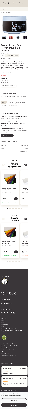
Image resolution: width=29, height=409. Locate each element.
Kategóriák (4, 9)
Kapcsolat (3, 318)
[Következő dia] (27, 37)
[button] (10, 200)
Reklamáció (5, 105)
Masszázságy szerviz (6, 348)
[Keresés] (13, 3)
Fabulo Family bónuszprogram (8, 328)
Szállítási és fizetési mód (7, 344)
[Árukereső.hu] (4, 337)
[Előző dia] (2, 37)
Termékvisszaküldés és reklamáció (9, 346)
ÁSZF (2, 351)
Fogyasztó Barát (5, 353)
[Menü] (25, 3)
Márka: (6, 58)
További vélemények (8, 390)
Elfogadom (14, 405)
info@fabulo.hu (8, 303)
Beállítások (14, 400)
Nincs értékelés (14, 55)
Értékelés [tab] (11, 102)
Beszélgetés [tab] (14, 105)
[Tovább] (3, 165)
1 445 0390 (7, 299)
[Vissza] (25, 165)
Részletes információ (6, 72)
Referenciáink (4, 324)
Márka (2, 326)
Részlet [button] (16, 198)
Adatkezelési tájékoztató (7, 349)
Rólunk (3, 320)
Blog (2, 322)
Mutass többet (8, 135)
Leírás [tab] (3, 102)
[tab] (7, 208)
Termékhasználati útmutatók (8, 355)
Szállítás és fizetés (20, 102)
